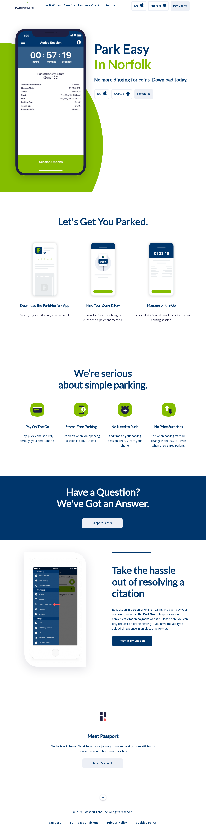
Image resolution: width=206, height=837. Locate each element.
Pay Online (180, 5)
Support (111, 5)
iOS (136, 5)
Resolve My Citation (132, 640)
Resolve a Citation (90, 5)
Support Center (102, 523)
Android (156, 5)
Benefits (69, 5)
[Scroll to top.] (103, 797)
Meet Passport (102, 763)
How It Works (51, 5)
